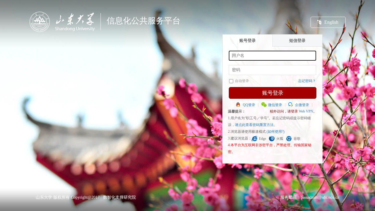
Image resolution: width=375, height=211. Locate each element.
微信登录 (275, 105)
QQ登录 (249, 105)
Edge (262, 139)
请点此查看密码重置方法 (254, 125)
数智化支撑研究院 (119, 197)
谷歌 (297, 139)
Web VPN (306, 111)
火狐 (279, 139)
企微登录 (302, 105)
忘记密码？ (307, 81)
